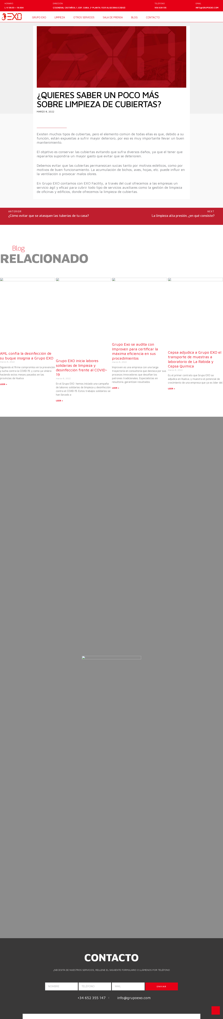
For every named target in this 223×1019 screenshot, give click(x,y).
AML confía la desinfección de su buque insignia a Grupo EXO (26, 355)
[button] (218, 31)
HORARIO (9, 3)
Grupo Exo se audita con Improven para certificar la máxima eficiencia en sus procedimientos (135, 351)
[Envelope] (218, 17)
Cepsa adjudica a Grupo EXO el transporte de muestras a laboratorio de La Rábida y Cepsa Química (194, 359)
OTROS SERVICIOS (83, 17)
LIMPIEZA (60, 17)
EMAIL (198, 3)
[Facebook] (204, 17)
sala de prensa (113, 17)
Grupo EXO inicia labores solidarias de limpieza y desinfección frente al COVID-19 (81, 367)
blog (134, 17)
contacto (153, 17)
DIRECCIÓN (58, 3)
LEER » (3, 384)
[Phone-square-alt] (133, 684)
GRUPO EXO (39, 17)
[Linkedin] (211, 17)
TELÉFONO (160, 3)
